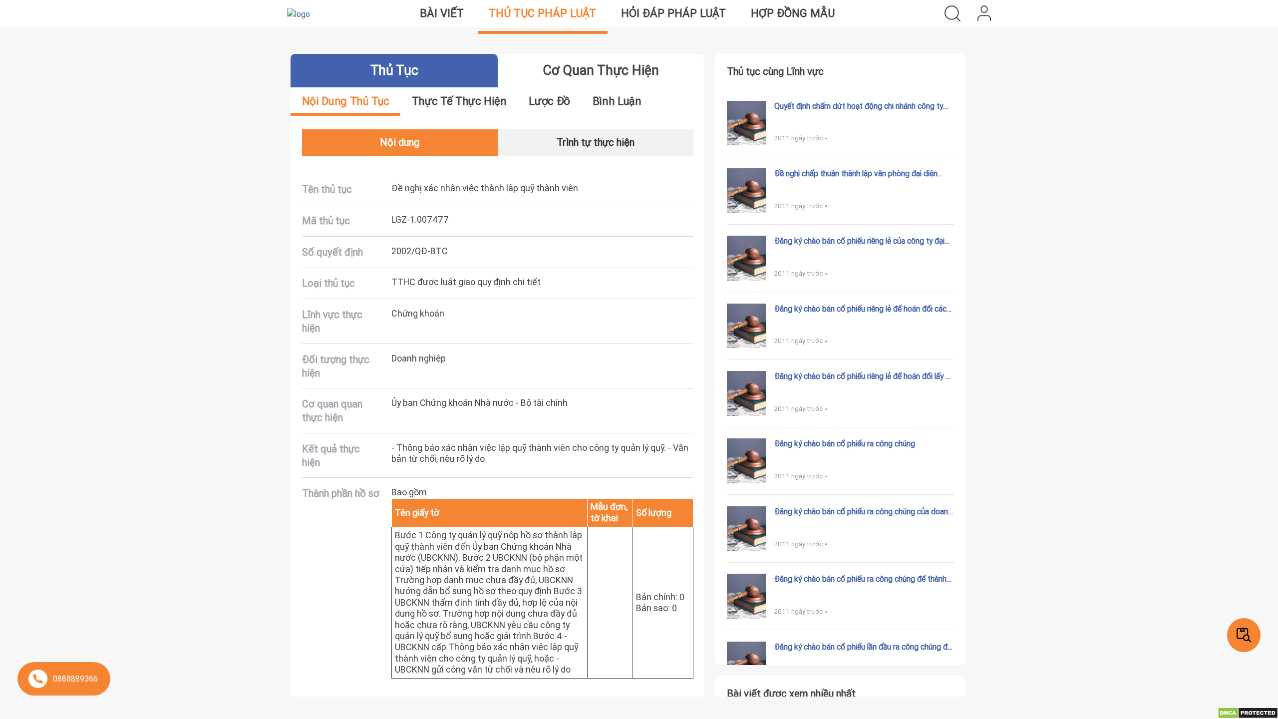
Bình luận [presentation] (617, 101)
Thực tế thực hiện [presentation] (459, 101)
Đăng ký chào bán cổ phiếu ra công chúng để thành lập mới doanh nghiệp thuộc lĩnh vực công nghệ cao (861, 579)
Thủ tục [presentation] (394, 70)
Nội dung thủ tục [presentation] (345, 101)
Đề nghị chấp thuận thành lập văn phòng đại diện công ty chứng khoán (856, 173)
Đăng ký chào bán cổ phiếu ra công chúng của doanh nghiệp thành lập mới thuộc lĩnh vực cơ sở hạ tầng (863, 511)
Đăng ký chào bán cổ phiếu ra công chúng (844, 443)
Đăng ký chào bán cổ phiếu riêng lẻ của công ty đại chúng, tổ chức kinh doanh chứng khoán (859, 241)
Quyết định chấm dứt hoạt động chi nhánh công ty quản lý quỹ (858, 106)
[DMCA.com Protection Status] (1248, 712)
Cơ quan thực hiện (601, 70)
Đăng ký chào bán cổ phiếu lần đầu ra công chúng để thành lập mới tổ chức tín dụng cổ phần (863, 647)
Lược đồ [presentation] (549, 101)
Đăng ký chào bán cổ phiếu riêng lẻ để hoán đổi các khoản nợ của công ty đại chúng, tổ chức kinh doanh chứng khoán (862, 309)
